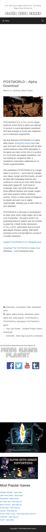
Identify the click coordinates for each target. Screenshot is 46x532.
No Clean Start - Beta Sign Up (11, 501)
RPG (5, 311)
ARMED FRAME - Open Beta (11, 492)
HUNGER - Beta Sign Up (9, 517)
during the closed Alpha (25, 143)
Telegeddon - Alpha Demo (9, 498)
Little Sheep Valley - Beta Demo (11, 495)
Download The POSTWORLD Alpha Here (21, 248)
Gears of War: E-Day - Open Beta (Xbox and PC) (18, 514)
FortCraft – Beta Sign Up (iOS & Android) (24, 336)
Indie (28, 307)
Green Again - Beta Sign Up (10, 508)
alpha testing (17, 314)
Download (20, 307)
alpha (8, 314)
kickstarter (36, 307)
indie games (18, 318)
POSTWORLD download (14, 321)
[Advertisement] (23, 50)
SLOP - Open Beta (7, 520)
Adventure (10, 307)
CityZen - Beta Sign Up (8, 511)
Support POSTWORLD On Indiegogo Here (22, 242)
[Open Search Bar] (42, 20)
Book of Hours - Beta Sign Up (11, 505)
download (29, 314)
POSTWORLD (31, 318)
